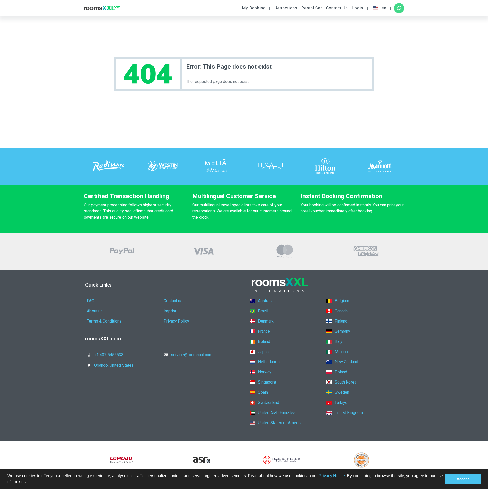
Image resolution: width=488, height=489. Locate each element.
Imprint (170, 311)
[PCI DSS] (362, 460)
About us (95, 311)
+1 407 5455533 (109, 354)
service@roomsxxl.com (191, 354)
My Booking (254, 8)
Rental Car (311, 8)
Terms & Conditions (104, 321)
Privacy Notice (332, 475)
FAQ (90, 300)
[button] (28, 482)
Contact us (173, 300)
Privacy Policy (176, 321)
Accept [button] (463, 479)
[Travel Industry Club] (281, 460)
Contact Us (337, 8)
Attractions (286, 8)
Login (357, 8)
